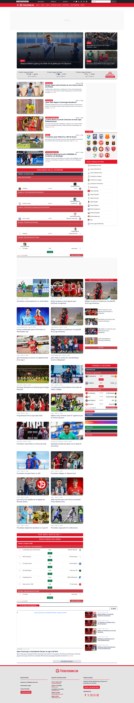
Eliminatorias (94, 187)
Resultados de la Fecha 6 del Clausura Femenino (106, 320)
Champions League (95, 176)
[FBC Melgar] (113, 143)
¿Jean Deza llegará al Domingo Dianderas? (61, 102)
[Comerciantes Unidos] (88, 143)
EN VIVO (65, 1)
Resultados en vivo (95, 165)
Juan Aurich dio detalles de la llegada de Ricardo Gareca (31, 500)
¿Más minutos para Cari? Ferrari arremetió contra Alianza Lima (66, 500)
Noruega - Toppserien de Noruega (28, 222)
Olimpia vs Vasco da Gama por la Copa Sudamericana (106, 647)
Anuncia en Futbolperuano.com (29, 682)
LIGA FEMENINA (74, 5)
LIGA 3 (48, 5)
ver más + (101, 348)
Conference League (96, 180)
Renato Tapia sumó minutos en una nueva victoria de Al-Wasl (64, 86)
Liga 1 (22, 61)
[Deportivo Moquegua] (107, 143)
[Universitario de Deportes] (101, 155)
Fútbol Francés (94, 198)
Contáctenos (25, 692)
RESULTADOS (41, 1)
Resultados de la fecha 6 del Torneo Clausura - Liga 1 (98, 46)
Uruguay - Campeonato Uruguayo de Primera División (34, 207)
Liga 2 (89, 61)
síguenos (90, 412)
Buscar (114, 1)
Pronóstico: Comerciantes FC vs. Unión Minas (32, 301)
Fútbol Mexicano (95, 216)
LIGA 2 (43, 5)
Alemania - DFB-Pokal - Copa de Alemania (30, 546)
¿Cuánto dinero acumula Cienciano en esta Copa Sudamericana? (63, 120)
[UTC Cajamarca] (107, 155)
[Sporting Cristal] (94, 155)
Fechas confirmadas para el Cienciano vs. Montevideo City (31, 330)
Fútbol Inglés (94, 202)
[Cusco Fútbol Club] (94, 143)
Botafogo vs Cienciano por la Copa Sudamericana (105, 639)
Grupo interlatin (24, 689)
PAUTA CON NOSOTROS (91, 687)
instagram (89, 422)
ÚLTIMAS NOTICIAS (22, 1)
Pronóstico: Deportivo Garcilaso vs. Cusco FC (32, 528)
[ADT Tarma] (88, 136)
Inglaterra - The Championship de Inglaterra (31, 192)
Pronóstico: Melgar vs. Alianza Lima (63, 473)
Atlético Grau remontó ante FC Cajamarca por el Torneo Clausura (67, 416)
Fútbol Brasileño (95, 213)
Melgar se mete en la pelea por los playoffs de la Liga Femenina (66, 330)
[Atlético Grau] (107, 136)
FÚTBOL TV (53, 1)
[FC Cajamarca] (88, 149)
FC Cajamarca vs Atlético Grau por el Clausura (106, 623)
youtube (89, 435)
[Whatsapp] (84, 1)
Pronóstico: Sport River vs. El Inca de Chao (31, 444)
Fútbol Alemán (94, 191)
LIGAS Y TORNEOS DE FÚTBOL (95, 162)
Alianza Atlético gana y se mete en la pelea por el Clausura (45, 63)
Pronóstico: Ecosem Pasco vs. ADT (28, 473)
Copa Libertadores (95, 169)
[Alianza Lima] (101, 136)
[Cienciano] (113, 136)
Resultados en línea (50, 539)
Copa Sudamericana (52, 117)
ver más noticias (67, 661)
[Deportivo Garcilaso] (101, 143)
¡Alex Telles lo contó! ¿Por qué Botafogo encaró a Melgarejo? (65, 359)
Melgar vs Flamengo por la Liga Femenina (106, 631)
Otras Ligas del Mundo (97, 223)
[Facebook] (74, 1)
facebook (89, 415)
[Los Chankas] (101, 149)
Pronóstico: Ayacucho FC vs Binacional (64, 528)
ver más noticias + (50, 534)
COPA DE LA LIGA (56, 5)
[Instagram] (81, 1)
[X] (78, 1)
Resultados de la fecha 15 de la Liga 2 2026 (100, 64)
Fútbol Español (94, 194)
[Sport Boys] (107, 149)
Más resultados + (76, 255)
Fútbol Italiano (94, 205)
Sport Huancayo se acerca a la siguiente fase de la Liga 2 (32, 359)
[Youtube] (76, 1)
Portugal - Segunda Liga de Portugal (28, 237)
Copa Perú (49, 100)
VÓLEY (82, 5)
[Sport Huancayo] (113, 149)
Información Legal (25, 685)
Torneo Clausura (101, 365)
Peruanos (49, 83)
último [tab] (113, 609)
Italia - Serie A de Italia (24, 177)
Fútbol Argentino (95, 209)
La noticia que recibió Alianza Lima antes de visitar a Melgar (66, 388)
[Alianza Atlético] (94, 136)
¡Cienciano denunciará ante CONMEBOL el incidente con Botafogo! (60, 155)
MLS (91, 220)
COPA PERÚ (65, 5)
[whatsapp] (94, 694)
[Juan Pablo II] (94, 149)
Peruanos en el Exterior (50, 170)
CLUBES (89, 132)
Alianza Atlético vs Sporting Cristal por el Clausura (105, 614)
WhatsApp (89, 427)
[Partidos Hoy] (86, 1)
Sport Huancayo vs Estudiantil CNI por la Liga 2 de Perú (37, 651)
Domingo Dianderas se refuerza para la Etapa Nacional (33, 388)
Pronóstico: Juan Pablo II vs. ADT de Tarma (60, 137)
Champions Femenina (96, 183)
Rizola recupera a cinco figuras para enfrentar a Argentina (63, 302)
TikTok (88, 431)
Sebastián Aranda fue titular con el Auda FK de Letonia (66, 445)
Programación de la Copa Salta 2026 (29, 415)
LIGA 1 (38, 5)
